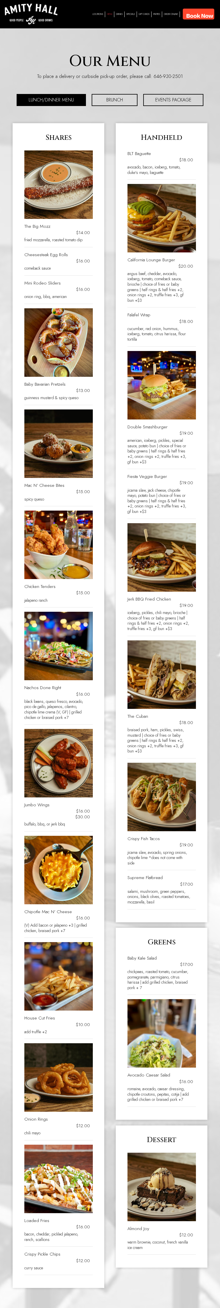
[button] (198, 14)
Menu (109, 14)
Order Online (171, 14)
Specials (130, 14)
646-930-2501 (168, 76)
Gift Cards (144, 14)
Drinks (119, 14)
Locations (97, 15)
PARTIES (156, 14)
